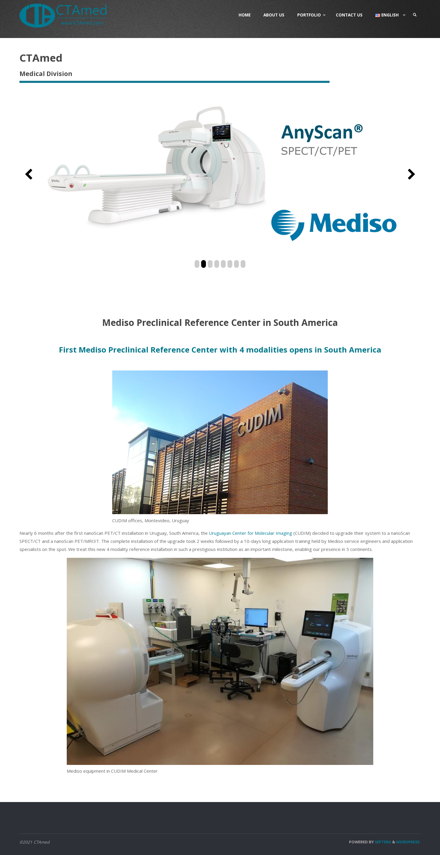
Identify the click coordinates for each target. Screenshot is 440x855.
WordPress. (408, 842)
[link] (415, 15)
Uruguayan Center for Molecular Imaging (250, 533)
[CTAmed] (63, 15)
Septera (382, 842)
